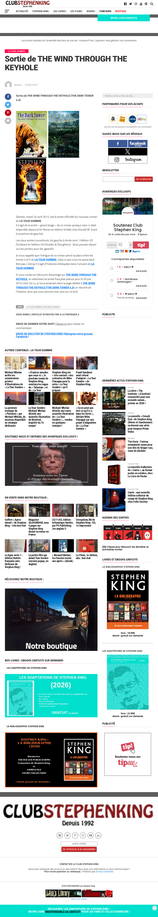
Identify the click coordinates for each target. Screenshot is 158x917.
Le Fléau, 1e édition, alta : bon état (87, 557)
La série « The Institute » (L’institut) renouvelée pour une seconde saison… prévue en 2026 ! (139, 397)
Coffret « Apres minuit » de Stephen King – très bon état (15, 522)
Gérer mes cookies (79, 898)
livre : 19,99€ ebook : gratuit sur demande (127, 634)
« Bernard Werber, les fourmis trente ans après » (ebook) (62, 558)
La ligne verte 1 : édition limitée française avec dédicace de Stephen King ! (14, 561)
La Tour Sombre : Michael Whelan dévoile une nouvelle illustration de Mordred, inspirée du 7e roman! (39, 416)
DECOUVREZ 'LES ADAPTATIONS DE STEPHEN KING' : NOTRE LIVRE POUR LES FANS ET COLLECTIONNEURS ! (79, 910)
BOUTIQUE (120, 11)
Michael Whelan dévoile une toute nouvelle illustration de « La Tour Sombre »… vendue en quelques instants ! (63, 416)
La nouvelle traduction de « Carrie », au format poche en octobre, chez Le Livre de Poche (140, 471)
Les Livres (59, 11)
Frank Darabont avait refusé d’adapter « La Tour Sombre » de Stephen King (86, 378)
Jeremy (17, 85)
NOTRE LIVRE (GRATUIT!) (123, 18)
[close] (154, 908)
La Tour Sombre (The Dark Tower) (43, 306)
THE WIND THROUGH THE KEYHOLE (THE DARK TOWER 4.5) (55, 285)
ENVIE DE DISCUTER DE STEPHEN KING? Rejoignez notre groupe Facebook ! (54, 335)
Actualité (22, 11)
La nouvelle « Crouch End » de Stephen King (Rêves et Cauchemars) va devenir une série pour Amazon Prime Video (140, 424)
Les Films (76, 11)
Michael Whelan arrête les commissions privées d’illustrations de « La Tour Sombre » (15, 380)
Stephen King (40, 11)
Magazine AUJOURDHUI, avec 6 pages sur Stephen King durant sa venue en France (39, 527)
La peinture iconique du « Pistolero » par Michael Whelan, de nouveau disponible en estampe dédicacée (15, 416)
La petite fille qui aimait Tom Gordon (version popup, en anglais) (38, 560)
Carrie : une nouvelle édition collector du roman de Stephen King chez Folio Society (140, 497)
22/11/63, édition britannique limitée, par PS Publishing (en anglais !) (62, 524)
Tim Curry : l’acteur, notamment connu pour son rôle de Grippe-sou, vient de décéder (140, 446)
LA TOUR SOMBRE (45, 259)
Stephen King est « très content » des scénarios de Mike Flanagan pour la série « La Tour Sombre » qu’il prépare (62, 381)
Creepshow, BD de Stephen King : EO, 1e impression (86, 522)
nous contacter (105, 871)
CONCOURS (105, 11)
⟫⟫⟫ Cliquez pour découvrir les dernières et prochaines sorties (125, 548)
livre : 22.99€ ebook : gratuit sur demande (127, 714)
